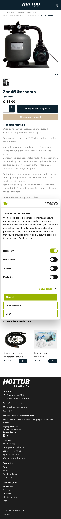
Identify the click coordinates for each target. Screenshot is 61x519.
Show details (45, 288)
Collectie (20, 13)
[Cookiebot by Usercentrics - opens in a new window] (45, 203)
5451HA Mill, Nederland (18, 398)
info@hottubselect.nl (17, 407)
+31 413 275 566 (14, 402)
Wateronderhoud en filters (13, 15)
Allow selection (13, 305)
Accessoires (31, 13)
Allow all (10, 297)
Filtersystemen (31, 15)
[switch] (54, 259)
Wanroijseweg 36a (16, 395)
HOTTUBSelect (8, 13)
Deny (8, 314)
